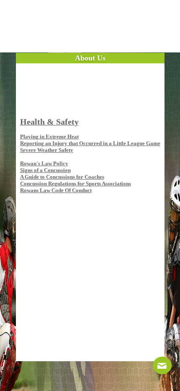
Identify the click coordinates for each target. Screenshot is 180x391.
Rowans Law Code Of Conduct (56, 190)
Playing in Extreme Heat (49, 136)
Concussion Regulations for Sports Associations (75, 183)
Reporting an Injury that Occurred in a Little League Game (90, 143)
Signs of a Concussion (45, 170)
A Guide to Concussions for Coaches (62, 177)
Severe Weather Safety (46, 150)
